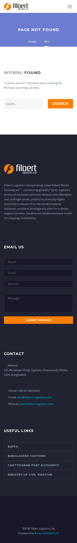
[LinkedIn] (33, 506)
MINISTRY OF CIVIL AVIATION (30, 474)
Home (44, 11)
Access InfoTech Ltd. (47, 533)
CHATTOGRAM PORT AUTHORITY (33, 465)
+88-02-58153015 (29, 391)
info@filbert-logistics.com (34, 397)
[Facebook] (28, 506)
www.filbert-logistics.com (36, 404)
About (60, 11)
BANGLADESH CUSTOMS (27, 456)
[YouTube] (48, 506)
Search (60, 103)
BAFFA (13, 446)
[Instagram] (43, 506)
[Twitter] (38, 506)
